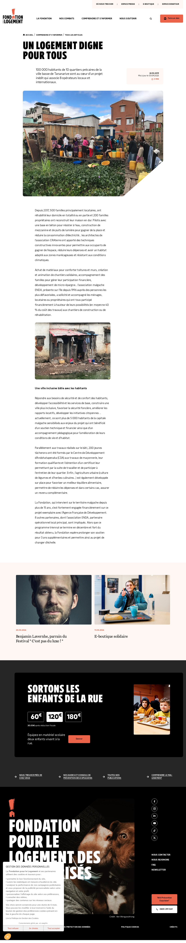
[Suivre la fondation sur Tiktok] (164, 830)
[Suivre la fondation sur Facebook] (164, 801)
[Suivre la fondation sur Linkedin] (164, 816)
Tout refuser (13, 928)
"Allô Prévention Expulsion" (164, 899)
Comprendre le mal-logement (162, 776)
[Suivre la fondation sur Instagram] (164, 809)
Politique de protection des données (71, 927)
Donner (79, 739)
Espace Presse (128, 4)
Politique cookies (130, 927)
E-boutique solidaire (111, 636)
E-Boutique (148, 4)
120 (55, 716)
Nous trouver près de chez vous (30, 776)
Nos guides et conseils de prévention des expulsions (77, 776)
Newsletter (159, 870)
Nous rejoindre (160, 860)
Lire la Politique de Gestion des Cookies (22, 918)
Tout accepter (54, 928)
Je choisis (33, 928)
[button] (7, 936)
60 (36, 716)
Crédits (173, 927)
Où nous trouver (104, 4)
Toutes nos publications (114, 776)
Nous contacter (161, 855)
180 (74, 716)
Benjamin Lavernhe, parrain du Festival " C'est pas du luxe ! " (41, 638)
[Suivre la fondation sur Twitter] (164, 838)
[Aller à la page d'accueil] (16, 15)
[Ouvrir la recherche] (151, 18)
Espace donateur (170, 4)
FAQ (153, 865)
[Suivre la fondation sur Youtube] (164, 823)
